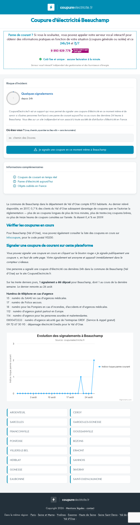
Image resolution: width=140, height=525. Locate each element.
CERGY (77, 412)
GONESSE (16, 470)
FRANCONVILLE (19, 431)
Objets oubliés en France (31, 186)
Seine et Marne (46, 515)
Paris (33, 515)
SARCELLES (17, 422)
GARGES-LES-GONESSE (87, 422)
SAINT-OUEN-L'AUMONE (87, 479)
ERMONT (78, 450)
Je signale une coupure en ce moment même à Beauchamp (72, 150)
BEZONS (78, 441)
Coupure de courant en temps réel (37, 177)
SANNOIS (79, 460)
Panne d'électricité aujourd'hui (33, 181)
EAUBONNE (17, 479)
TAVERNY (78, 470)
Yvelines (61, 515)
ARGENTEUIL (17, 412)
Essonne (72, 515)
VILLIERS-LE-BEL (19, 450)
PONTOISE (16, 441)
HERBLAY (15, 460)
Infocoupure (13, 237)
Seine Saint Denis (107, 515)
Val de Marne (127, 515)
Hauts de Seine (87, 515)
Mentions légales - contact (80, 508)
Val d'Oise (69, 519)
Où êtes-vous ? (41, 130)
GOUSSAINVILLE (83, 431)
